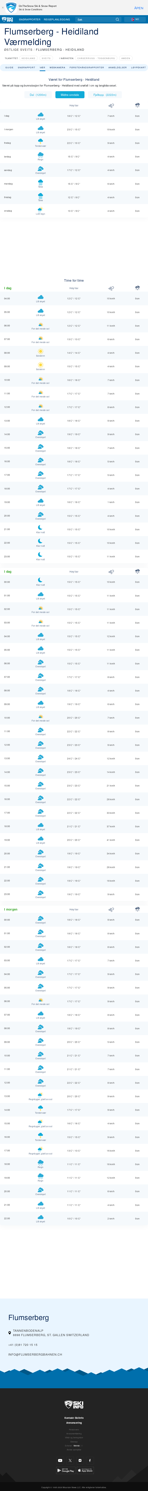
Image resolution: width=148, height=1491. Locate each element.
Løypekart (138, 67)
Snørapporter (29, 19)
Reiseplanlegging (57, 19)
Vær (42, 67)
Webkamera (57, 67)
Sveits (46, 58)
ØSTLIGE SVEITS (18, 49)
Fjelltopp (104, 95)
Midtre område (70, 95)
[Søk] (117, 19)
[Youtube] (60, 1460)
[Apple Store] (85, 1470)
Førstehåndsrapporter (87, 67)
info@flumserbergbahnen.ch (35, 1354)
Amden (125, 58)
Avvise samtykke (74, 1449)
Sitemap (74, 1441)
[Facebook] (90, 1460)
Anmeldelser (117, 67)
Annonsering (74, 1422)
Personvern (74, 1429)
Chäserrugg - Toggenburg (96, 58)
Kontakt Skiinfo (74, 1418)
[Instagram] (80, 1460)
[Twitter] (70, 1460)
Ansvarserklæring (74, 1433)
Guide (9, 67)
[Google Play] (65, 1470)
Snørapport (26, 67)
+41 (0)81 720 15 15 (23, 1345)
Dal (38, 95)
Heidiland (28, 58)
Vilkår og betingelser (74, 1437)
